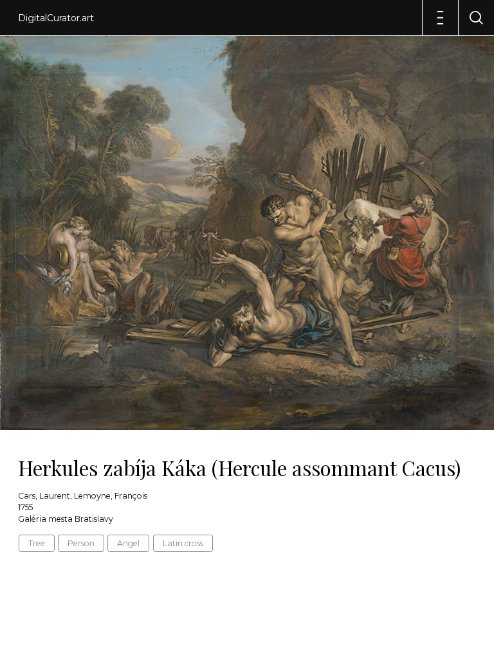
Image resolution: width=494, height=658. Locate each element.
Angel (128, 543)
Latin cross (183, 543)
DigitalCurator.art (56, 18)
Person (81, 543)
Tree (36, 543)
